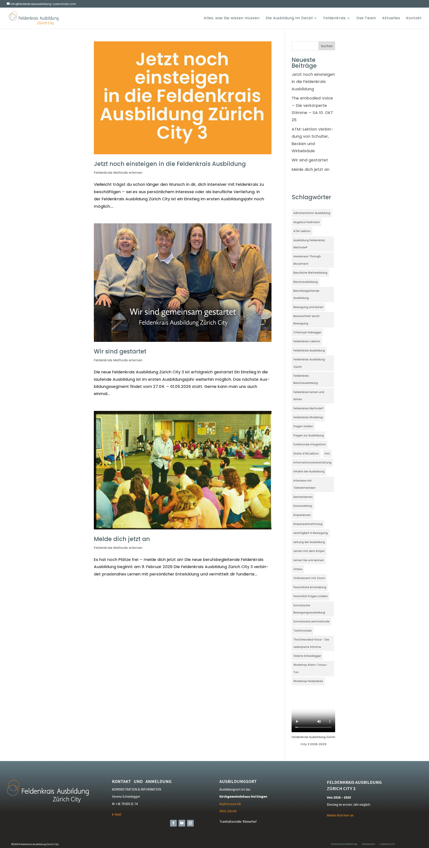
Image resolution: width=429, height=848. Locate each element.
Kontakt (414, 19)
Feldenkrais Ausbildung (309, 350)
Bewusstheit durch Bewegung (306, 319)
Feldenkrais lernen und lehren (308, 395)
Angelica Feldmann (306, 222)
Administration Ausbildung (311, 213)
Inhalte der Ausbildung (308, 471)
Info (327, 453)
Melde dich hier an (340, 815)
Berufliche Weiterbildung (310, 273)
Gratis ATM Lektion (306, 453)
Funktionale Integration (309, 444)
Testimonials (302, 630)
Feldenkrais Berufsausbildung (305, 379)
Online (297, 569)
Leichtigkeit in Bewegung (310, 533)
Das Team (366, 19)
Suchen (327, 46)
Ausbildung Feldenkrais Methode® (309, 243)
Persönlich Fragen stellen (310, 596)
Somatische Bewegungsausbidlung (309, 608)
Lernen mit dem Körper (309, 551)
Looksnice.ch (387, 844)
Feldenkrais (334, 19)
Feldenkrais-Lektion (306, 341)
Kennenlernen (303, 497)
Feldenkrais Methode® (308, 408)
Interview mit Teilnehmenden (304, 484)
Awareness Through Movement (307, 259)
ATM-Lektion (302, 231)
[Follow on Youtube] (182, 823)
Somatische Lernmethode (311, 621)
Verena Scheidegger (307, 656)
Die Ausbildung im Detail (289, 19)
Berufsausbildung (305, 282)
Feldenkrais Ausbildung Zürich (309, 362)
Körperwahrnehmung (307, 524)
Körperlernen (302, 515)
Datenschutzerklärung (344, 844)
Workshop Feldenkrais (308, 681)
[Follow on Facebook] (173, 823)
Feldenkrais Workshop (308, 417)
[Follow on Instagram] (190, 823)
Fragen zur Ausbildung (308, 435)
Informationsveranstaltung (312, 462)
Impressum (368, 844)
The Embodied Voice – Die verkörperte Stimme (311, 643)
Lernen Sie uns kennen (308, 560)
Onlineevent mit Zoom (309, 578)
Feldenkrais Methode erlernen (118, 172)
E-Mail (116, 814)
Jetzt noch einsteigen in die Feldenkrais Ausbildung (170, 164)
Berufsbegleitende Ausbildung (306, 294)
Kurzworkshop (302, 506)
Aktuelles (391, 19)
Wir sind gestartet (120, 351)
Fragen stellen (303, 426)
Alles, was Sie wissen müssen (232, 19)
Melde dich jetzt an (122, 539)
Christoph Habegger (307, 332)
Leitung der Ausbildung (309, 542)
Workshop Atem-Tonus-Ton (310, 668)
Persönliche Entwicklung (309, 587)
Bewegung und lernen (308, 307)
